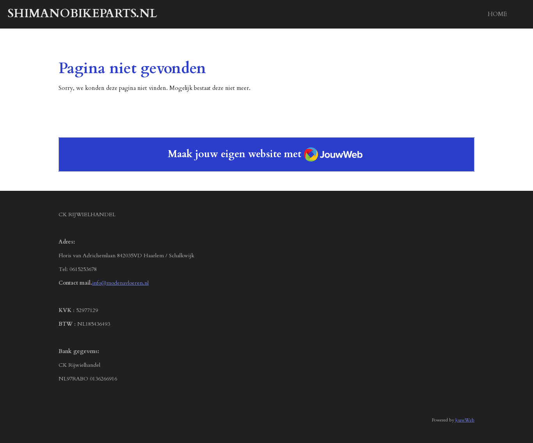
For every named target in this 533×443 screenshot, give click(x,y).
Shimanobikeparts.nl (82, 13)
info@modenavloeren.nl (120, 283)
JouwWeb (464, 420)
